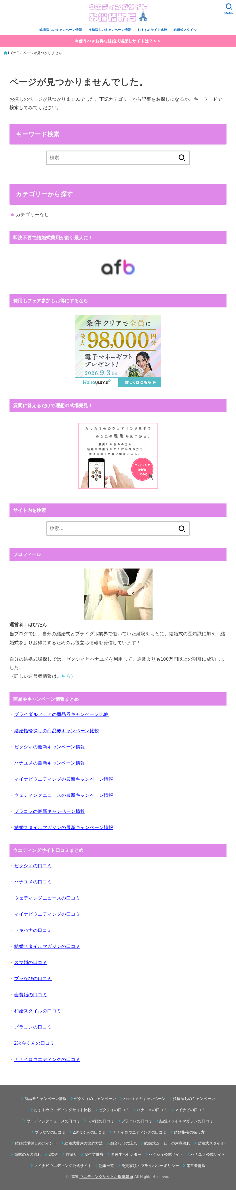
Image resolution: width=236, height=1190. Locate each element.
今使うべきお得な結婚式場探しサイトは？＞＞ (118, 41)
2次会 (53, 1154)
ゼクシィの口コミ (114, 1110)
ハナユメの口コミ (152, 1110)
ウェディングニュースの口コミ (53, 1121)
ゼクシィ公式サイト (166, 1154)
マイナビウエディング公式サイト (63, 1166)
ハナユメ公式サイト (208, 1154)
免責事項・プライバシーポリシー (150, 1166)
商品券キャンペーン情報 (45, 1098)
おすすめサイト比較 (152, 29)
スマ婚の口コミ (100, 1121)
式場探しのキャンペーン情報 (60, 29)
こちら (64, 675)
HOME (13, 53)
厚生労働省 (94, 1154)
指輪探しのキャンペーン (194, 1098)
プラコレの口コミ (136, 1121)
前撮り (71, 1154)
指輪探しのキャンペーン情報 (109, 29)
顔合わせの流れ (123, 1143)
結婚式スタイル (185, 29)
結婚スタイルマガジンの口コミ (186, 1121)
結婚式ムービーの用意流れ (167, 1143)
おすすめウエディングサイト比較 (63, 1110)
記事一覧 (106, 1166)
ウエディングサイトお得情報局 (106, 1176)
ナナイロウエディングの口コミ (140, 1132)
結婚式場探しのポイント (36, 1143)
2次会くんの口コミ (89, 1132)
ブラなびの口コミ (50, 1132)
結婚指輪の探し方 (189, 1132)
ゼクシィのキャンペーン (95, 1098)
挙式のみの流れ (27, 1154)
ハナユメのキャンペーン (144, 1098)
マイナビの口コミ (190, 1110)
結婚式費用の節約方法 (83, 1143)
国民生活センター (126, 1154)
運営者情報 (195, 1166)
